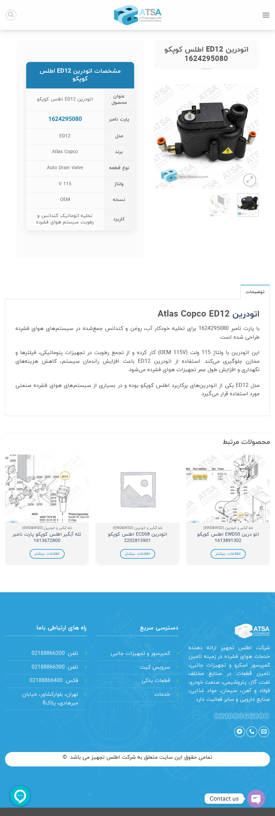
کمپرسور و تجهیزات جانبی (140, 653)
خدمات (162, 694)
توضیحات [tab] (255, 292)
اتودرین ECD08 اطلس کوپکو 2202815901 (137, 538)
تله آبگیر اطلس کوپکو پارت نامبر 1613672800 (47, 538)
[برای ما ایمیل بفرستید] (263, 731)
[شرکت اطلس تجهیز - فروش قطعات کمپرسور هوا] (137, 15)
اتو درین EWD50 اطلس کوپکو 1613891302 (228, 538)
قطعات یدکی (156, 680)
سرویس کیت (155, 667)
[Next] (160, 136)
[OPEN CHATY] (256, 799)
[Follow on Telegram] (239, 731)
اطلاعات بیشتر (228, 553)
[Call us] (251, 731)
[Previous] (248, 136)
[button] (266, 15)
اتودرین (246, 315)
